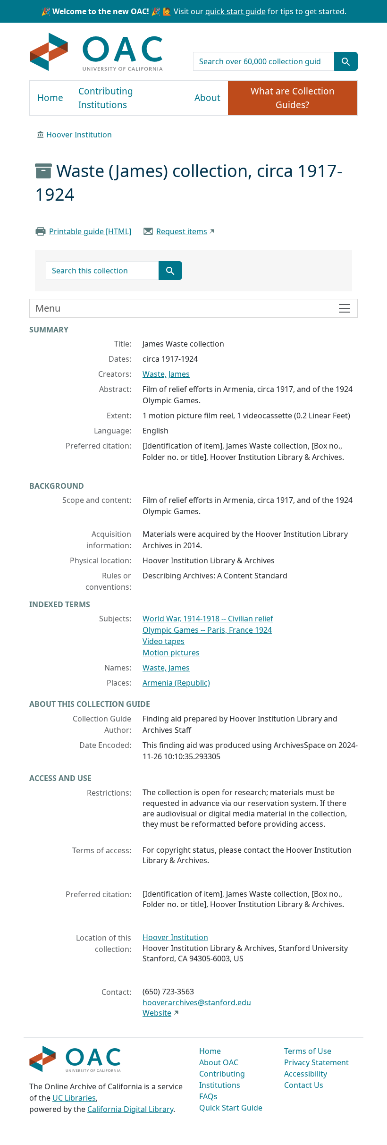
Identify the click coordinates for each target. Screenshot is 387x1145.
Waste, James (166, 374)
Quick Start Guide (230, 1108)
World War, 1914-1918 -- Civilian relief (208, 618)
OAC (96, 52)
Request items (181, 231)
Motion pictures (171, 652)
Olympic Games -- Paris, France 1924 (207, 630)
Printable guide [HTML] (90, 231)
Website (157, 1013)
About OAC (218, 1062)
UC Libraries (74, 1098)
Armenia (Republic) (176, 683)
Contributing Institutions (105, 98)
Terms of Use (307, 1051)
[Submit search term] (346, 61)
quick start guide (235, 11)
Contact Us (303, 1085)
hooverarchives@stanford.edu (197, 1002)
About (207, 98)
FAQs (208, 1096)
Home (50, 98)
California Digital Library (130, 1109)
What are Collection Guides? (293, 98)
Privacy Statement (316, 1062)
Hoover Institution (79, 134)
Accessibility (305, 1074)
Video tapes (164, 641)
